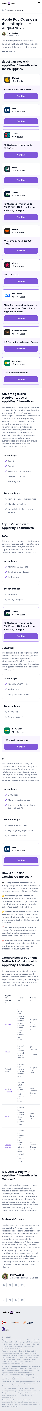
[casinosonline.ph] (8, 3)
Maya (7, 1116)
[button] (39, 3)
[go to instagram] (22, 1285)
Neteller (8, 1024)
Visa (6, 1089)
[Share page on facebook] (16, 1300)
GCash (7, 1052)
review (21, 81)
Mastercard (8, 1091)
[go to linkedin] (16, 1285)
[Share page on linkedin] (22, 1300)
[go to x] (10, 1285)
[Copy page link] (4, 1300)
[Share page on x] (10, 1300)
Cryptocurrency (8, 1146)
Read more (7, 51)
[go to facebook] (4, 1285)
